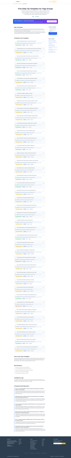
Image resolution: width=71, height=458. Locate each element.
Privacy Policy (52, 456)
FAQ (19, 444)
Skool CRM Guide (32, 444)
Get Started (54, 1)
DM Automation (32, 446)
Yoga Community (20, 3)
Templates (16, 3)
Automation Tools (32, 445)
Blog (42, 444)
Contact (43, 445)
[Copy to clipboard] (43, 41)
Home (13, 3)
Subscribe (63, 443)
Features (20, 440)
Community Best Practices (33, 440)
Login (50, 1)
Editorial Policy (62, 456)
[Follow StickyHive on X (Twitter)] (59, 445)
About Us (43, 440)
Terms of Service (57, 456)
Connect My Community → (52, 21)
